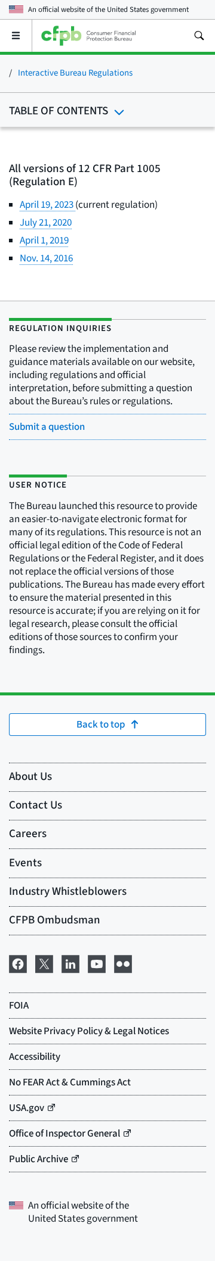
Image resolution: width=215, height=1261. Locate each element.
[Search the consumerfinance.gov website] (199, 36)
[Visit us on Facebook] (18, 963)
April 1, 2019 (44, 240)
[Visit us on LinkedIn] (70, 963)
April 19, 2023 (47, 205)
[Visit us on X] (44, 963)
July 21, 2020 (46, 223)
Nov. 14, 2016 (46, 258)
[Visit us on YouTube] (97, 963)
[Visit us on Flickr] (123, 963)
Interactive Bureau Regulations (75, 73)
